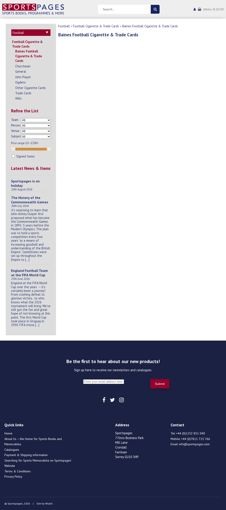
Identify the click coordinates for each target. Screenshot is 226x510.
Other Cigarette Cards (30, 88)
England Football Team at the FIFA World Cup (29, 272)
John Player (23, 77)
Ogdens (20, 82)
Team (14, 120)
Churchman (22, 66)
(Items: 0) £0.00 (213, 9)
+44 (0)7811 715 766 (195, 439)
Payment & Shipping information (26, 455)
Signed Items (25, 156)
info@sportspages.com (194, 444)
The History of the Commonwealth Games (29, 199)
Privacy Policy (13, 476)
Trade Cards (23, 93)
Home (8, 433)
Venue (15, 131)
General (20, 71)
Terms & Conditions (17, 471)
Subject (16, 136)
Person (15, 125)
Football (64, 26)
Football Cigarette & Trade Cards (27, 44)
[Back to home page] (33, 9)
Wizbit (49, 503)
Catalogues (11, 450)
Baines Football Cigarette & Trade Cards (28, 56)
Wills (18, 98)
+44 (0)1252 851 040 (190, 433)
